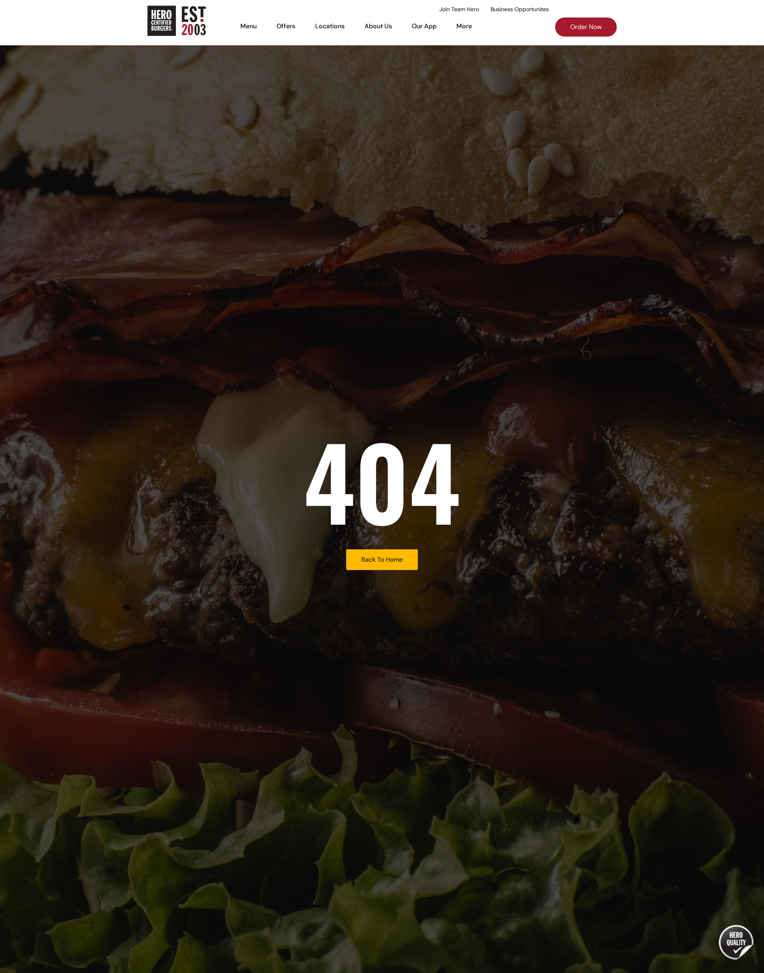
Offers (286, 26)
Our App (424, 26)
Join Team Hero (459, 9)
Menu (248, 26)
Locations (330, 26)
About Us (378, 26)
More (464, 26)
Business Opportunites (520, 9)
